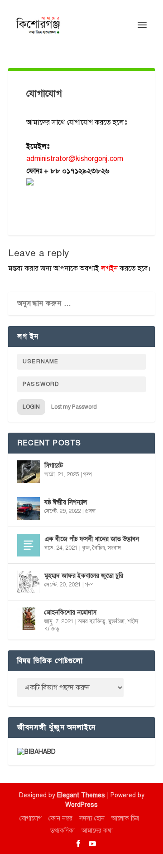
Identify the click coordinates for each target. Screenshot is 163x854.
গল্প (87, 474)
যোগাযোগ (30, 818)
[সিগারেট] (28, 471)
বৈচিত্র (98, 548)
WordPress (81, 805)
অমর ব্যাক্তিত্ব (91, 621)
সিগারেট (53, 465)
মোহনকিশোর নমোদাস (70, 612)
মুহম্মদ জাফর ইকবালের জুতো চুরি (83, 576)
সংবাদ (114, 548)
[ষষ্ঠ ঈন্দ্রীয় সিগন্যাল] (28, 508)
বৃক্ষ (86, 548)
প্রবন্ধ (90, 511)
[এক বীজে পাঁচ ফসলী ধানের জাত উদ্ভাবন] (28, 545)
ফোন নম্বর (60, 818)
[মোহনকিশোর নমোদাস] (28, 618)
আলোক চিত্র (125, 818)
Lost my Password (74, 407)
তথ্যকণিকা (62, 830)
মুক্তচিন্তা (116, 621)
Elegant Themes (81, 795)
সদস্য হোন (92, 818)
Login (31, 407)
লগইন (109, 268)
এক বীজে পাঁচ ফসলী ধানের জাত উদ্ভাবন (91, 539)
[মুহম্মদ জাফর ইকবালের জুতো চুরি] (28, 582)
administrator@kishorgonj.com (74, 158)
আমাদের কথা (97, 830)
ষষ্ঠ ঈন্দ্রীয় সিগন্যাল (65, 502)
